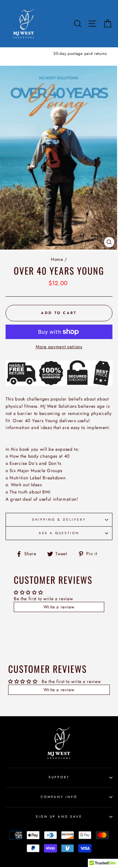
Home (57, 259)
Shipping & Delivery (59, 519)
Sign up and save (59, 816)
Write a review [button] (59, 607)
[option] (59, 54)
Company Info (59, 796)
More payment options (59, 346)
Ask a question (59, 533)
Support (59, 777)
